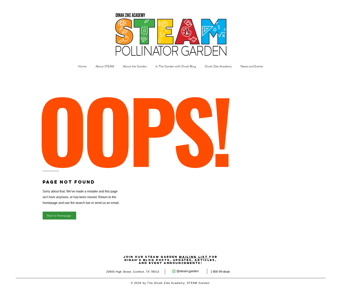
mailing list (194, 257)
